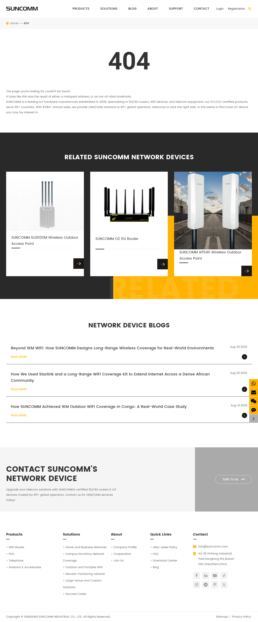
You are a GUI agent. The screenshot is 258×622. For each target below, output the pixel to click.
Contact (201, 8)
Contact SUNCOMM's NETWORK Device (51, 474)
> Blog (154, 567)
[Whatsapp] (253, 383)
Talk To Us (231, 479)
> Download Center (163, 560)
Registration (236, 8)
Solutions (108, 8)
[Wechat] (253, 401)
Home (14, 23)
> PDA (10, 554)
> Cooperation (121, 554)
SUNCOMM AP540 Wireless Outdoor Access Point (210, 255)
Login (220, 8)
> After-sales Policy (163, 547)
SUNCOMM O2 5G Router (116, 239)
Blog (132, 8)
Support (176, 8)
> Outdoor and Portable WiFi (83, 567)
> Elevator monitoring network (84, 574)
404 (26, 23)
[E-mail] (253, 392)
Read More (19, 357)
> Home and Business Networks (85, 547)
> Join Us (117, 560)
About (152, 8)
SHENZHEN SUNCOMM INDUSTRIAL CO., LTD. (53, 616)
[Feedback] (253, 409)
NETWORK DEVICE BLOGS (129, 325)
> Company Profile (124, 547)
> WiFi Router (15, 547)
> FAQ (154, 554)
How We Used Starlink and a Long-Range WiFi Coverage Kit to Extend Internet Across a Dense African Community (110, 377)
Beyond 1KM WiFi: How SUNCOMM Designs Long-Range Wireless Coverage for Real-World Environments (112, 348)
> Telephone (15, 560)
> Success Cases (74, 594)
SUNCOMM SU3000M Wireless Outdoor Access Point (44, 241)
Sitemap (222, 616)
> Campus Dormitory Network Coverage (83, 557)
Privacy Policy (241, 616)
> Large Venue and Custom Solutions (82, 584)
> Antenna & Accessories (23, 567)
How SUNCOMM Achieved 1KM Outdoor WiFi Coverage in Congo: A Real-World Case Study (99, 407)
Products (80, 8)
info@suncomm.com (213, 546)
